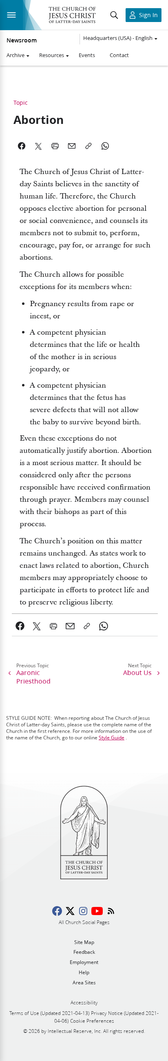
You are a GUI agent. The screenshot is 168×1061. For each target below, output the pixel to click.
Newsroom (22, 40)
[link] (20, 626)
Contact (119, 55)
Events (87, 55)
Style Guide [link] (111, 737)
